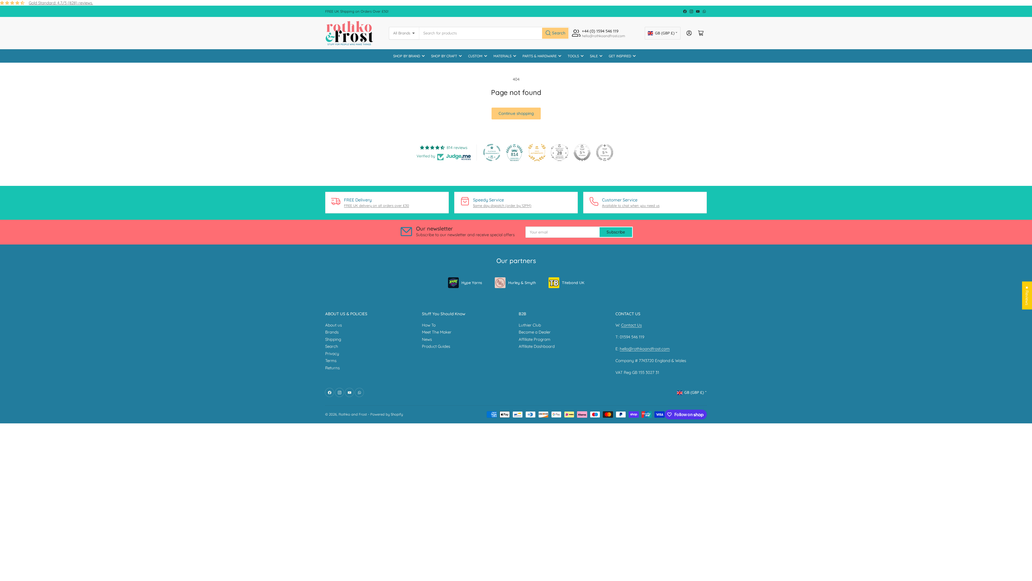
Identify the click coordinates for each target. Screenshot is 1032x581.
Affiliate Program (534, 339)
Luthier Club (530, 325)
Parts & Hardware (539, 56)
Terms (330, 360)
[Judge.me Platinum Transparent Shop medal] (491, 152)
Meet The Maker (437, 332)
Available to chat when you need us (631, 205)
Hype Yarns (471, 282)
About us (333, 325)
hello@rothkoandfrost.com (645, 348)
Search (331, 346)
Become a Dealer (535, 332)
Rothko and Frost (353, 414)
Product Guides (436, 346)
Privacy (332, 353)
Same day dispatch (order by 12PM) (502, 205)
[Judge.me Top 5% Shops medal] (582, 152)
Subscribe (616, 232)
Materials (502, 56)
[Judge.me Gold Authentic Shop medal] (537, 152)
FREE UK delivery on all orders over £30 (376, 205)
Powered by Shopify (386, 414)
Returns (332, 367)
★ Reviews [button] (1027, 295)
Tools (573, 56)
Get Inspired (620, 56)
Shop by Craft (444, 56)
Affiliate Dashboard (537, 346)
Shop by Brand (406, 56)
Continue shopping (516, 113)
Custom (475, 56)
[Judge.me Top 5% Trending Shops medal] (604, 152)
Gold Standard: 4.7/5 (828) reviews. (61, 2)
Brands (332, 332)
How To (429, 325)
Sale (594, 56)
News (427, 339)
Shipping (333, 339)
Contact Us (631, 325)
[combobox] (494, 33)
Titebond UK (573, 282)
